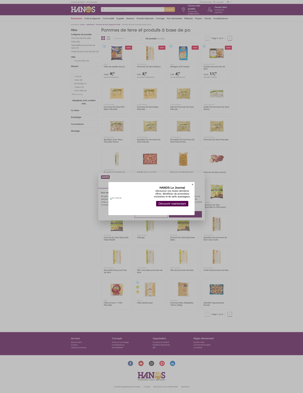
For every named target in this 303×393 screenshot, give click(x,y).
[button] (192, 184)
